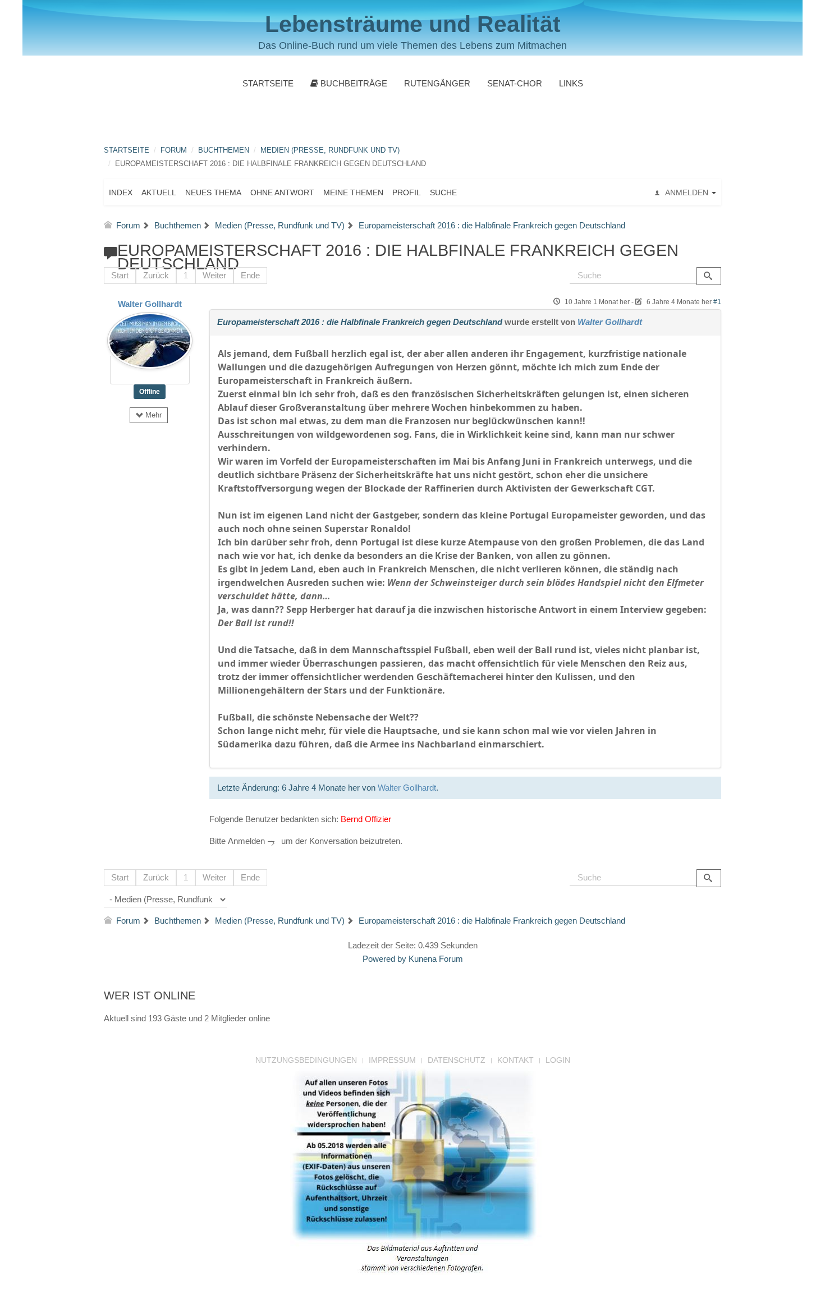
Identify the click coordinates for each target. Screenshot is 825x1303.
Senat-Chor (514, 83)
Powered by (384, 959)
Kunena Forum (436, 959)
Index (120, 192)
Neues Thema (213, 192)
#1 (717, 302)
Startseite (268, 83)
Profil (406, 192)
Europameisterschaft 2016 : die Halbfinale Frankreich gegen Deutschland (359, 322)
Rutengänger (437, 83)
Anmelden (246, 841)
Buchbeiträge (352, 83)
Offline (149, 392)
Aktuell (158, 192)
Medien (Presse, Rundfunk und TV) (330, 150)
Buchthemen (223, 150)
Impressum (392, 1060)
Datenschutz (456, 1060)
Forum (174, 150)
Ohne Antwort (282, 192)
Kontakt (515, 1060)
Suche (443, 192)
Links (571, 83)
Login (558, 1060)
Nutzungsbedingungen (306, 1060)
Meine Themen (353, 192)
